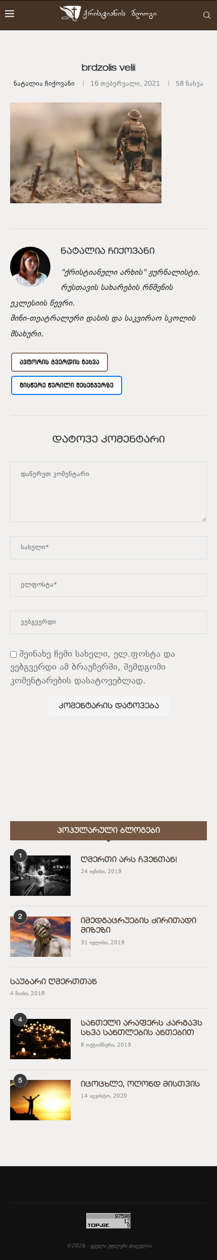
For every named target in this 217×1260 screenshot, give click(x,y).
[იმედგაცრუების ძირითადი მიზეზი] (40, 937)
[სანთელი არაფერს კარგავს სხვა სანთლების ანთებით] (40, 1039)
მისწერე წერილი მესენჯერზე (67, 385)
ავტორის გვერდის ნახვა (59, 362)
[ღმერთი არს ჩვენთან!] (40, 875)
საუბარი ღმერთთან (53, 982)
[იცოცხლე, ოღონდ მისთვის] (40, 1100)
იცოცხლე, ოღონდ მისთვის (140, 1084)
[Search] (207, 15)
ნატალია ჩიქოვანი (44, 84)
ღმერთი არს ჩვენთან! (129, 860)
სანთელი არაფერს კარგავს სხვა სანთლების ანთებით (141, 1028)
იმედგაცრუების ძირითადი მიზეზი (138, 926)
